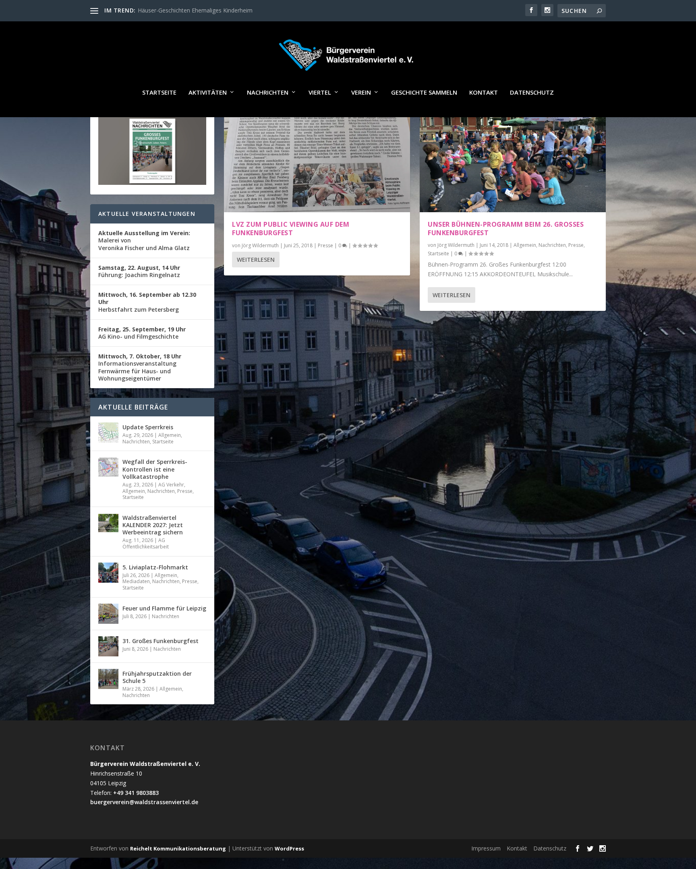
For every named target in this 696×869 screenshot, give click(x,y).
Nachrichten (267, 92)
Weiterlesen (256, 259)
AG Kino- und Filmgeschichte (142, 332)
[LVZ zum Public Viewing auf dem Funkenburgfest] (317, 156)
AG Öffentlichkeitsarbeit (145, 543)
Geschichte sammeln (424, 92)
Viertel (320, 92)
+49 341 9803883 (136, 793)
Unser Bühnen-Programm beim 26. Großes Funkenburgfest (506, 228)
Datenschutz (532, 92)
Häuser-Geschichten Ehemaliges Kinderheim (195, 10)
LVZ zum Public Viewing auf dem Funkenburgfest (290, 228)
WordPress (289, 848)
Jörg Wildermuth (260, 245)
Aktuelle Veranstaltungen (146, 213)
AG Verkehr (171, 484)
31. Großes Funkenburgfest (160, 641)
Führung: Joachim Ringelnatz (139, 271)
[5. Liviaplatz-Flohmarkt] (108, 573)
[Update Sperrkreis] (108, 432)
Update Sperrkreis (147, 427)
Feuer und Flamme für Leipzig (164, 608)
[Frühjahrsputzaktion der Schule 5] (108, 679)
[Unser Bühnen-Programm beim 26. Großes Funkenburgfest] (513, 156)
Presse (325, 245)
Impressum (486, 848)
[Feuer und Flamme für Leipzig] (108, 614)
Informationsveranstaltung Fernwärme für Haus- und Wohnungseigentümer (139, 367)
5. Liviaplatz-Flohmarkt (155, 567)
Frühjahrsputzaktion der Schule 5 (157, 677)
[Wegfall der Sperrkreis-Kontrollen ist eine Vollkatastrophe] (108, 467)
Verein (361, 92)
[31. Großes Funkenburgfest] (108, 646)
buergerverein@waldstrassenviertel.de (144, 802)
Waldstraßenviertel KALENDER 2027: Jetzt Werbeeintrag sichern (152, 525)
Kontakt (483, 92)
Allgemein (525, 245)
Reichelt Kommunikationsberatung (178, 848)
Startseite (159, 92)
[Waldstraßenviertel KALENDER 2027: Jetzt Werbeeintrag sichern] (108, 523)
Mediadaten (136, 581)
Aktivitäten (207, 92)
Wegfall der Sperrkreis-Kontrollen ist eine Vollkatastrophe (154, 469)
